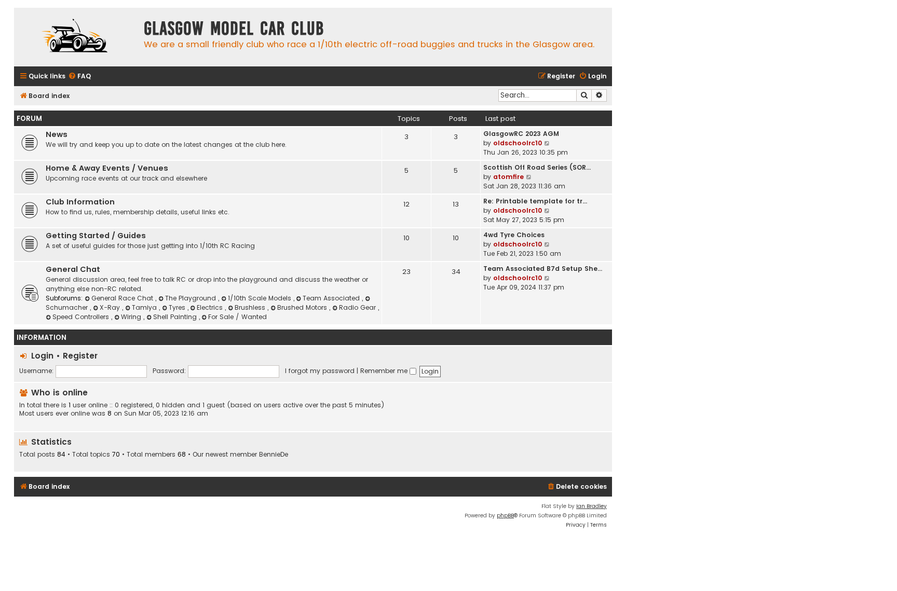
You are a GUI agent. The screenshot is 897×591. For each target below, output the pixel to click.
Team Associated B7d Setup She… (542, 268)
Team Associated (332, 298)
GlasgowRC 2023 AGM (521, 133)
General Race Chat (123, 298)
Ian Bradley (591, 506)
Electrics (211, 307)
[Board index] (76, 37)
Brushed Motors (303, 307)
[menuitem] (79, 77)
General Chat (73, 269)
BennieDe (273, 454)
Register (80, 355)
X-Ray (111, 307)
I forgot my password (320, 370)
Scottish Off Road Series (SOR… (537, 167)
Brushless (251, 307)
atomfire (508, 176)
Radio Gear (358, 307)
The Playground (191, 298)
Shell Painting (176, 316)
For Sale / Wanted (237, 316)
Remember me (385, 370)
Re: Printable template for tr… (535, 201)
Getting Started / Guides (96, 235)
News (56, 134)
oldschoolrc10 (517, 143)
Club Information (80, 202)
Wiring (132, 316)
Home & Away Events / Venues (107, 168)
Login (42, 355)
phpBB (505, 515)
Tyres (178, 307)
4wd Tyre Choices (514, 234)
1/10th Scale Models (260, 298)
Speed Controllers (81, 316)
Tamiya (145, 307)
